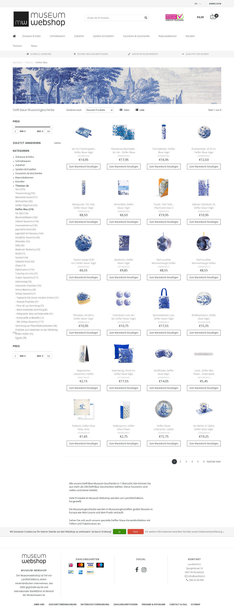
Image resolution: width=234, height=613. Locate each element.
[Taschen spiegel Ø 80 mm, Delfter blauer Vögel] (83, 242)
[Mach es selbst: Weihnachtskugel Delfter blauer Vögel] (204, 242)
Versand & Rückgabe (153, 604)
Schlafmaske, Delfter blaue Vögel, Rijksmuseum (164, 374)
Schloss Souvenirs (25, 293)
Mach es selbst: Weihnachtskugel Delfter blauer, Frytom (164, 263)
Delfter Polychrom (26, 205)
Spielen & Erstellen (103, 36)
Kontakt (194, 559)
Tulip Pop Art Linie (26, 273)
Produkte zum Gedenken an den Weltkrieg (35, 330)
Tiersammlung (25, 193)
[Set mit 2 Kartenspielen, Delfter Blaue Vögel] (83, 131)
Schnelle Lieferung (40, 54)
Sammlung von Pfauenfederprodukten (36, 325)
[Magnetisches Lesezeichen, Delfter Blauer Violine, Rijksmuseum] (83, 353)
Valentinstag (23, 281)
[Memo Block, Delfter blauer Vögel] (124, 187)
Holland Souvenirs (27, 221)
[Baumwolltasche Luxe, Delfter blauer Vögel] (164, 298)
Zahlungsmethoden (125, 604)
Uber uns (39, 604)
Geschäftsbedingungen (62, 604)
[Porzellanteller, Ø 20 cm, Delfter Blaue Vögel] (204, 131)
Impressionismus (26, 225)
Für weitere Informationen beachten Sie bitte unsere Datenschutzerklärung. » (184, 531)
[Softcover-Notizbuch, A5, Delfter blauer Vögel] (204, 187)
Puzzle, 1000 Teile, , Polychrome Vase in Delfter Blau (164, 208)
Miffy (19, 245)
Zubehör (79, 36)
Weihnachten (24, 201)
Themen (17, 45)
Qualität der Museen (197, 54)
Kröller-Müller (24, 333)
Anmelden (215, 3)
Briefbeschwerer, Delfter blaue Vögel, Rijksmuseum (204, 319)
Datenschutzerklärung (95, 604)
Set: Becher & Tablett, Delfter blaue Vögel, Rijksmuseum (204, 429)
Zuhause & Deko (31, 36)
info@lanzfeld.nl (196, 576)
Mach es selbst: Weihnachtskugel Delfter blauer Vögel (204, 263)
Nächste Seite (214, 461)
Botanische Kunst (26, 197)
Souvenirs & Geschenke (136, 36)
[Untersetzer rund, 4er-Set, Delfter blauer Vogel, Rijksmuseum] (124, 298)
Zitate (20, 265)
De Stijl (21, 213)
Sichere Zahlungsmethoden (92, 54)
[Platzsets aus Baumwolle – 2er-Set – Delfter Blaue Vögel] (124, 131)
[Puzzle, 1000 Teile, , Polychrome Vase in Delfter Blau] (164, 187)
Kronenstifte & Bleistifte (30, 317)
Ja (119, 531)
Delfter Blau (41, 62)
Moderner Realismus (27, 249)
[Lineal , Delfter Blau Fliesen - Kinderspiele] (204, 353)
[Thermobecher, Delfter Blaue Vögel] (164, 131)
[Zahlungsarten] (71, 565)
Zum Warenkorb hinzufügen (83, 166)
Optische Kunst (24, 261)
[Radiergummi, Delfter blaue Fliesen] (124, 408)
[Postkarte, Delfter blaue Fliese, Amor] (83, 408)
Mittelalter (22, 241)
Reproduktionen (168, 36)
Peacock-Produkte (27, 301)
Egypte (20, 337)
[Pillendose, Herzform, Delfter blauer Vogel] (83, 298)
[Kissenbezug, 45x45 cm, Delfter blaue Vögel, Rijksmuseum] (124, 353)
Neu (20, 189)
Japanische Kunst (25, 229)
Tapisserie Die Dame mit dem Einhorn (38, 297)
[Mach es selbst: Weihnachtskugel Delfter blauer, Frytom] (164, 242)
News (34, 45)
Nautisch (21, 257)
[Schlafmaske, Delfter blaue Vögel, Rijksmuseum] (164, 353)
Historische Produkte (28, 285)
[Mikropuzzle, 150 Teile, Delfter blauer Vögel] (83, 187)
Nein (135, 531)
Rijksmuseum (24, 269)
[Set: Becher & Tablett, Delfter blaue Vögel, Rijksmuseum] (204, 408)
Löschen (57, 143)
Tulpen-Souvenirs (26, 277)
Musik (20, 253)
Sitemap (195, 604)
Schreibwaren (57, 36)
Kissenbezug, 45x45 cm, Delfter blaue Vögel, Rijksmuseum (123, 374)
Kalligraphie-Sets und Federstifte (35, 313)
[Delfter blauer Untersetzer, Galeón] (164, 408)
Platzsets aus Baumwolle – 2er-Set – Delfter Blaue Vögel (123, 152)
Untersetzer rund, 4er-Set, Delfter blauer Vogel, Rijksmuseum (123, 319)
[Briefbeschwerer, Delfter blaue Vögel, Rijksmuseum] (204, 298)
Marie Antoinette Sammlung (32, 309)
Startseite (17, 62)
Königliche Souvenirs (27, 237)
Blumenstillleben (26, 217)
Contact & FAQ (178, 604)
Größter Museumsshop (145, 54)
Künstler (190, 36)
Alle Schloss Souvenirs (30, 321)
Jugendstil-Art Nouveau (29, 233)
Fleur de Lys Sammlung (30, 305)
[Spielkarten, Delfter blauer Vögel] (124, 242)
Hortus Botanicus (25, 289)
